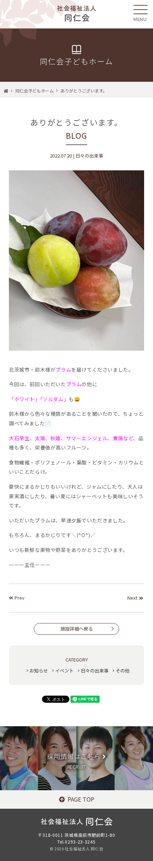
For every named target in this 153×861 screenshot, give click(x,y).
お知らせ (39, 670)
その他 (123, 670)
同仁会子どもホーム (34, 90)
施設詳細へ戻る (76, 628)
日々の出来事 (95, 670)
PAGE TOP (81, 799)
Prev (20, 597)
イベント (64, 670)
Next (132, 597)
